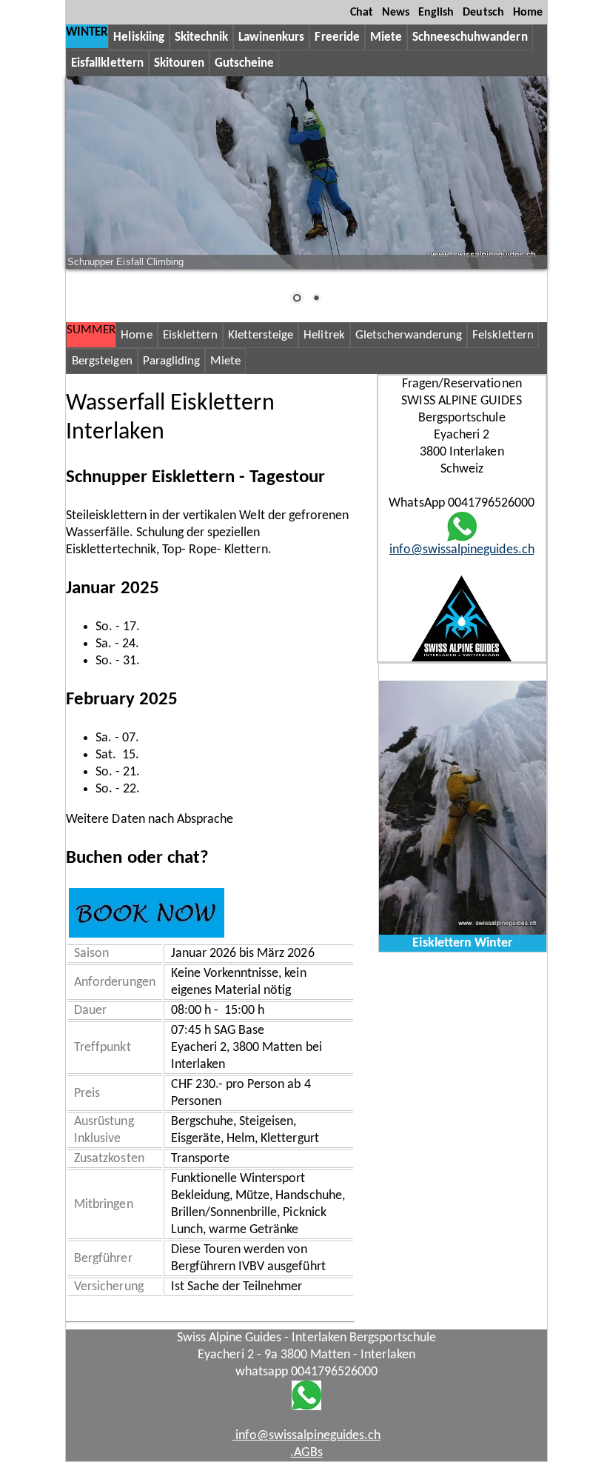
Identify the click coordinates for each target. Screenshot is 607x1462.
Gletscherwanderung (409, 335)
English (436, 13)
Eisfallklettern (107, 63)
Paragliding (171, 361)
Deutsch (483, 13)
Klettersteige (260, 335)
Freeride (337, 37)
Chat (361, 13)
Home (528, 13)
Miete (386, 37)
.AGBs (306, 1453)
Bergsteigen (102, 361)
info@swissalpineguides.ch (461, 550)
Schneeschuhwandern (470, 37)
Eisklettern (190, 335)
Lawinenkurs (271, 37)
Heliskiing (138, 37)
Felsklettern (502, 335)
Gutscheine (244, 63)
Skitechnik (201, 37)
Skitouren (179, 63)
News (395, 13)
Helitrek (324, 335)
